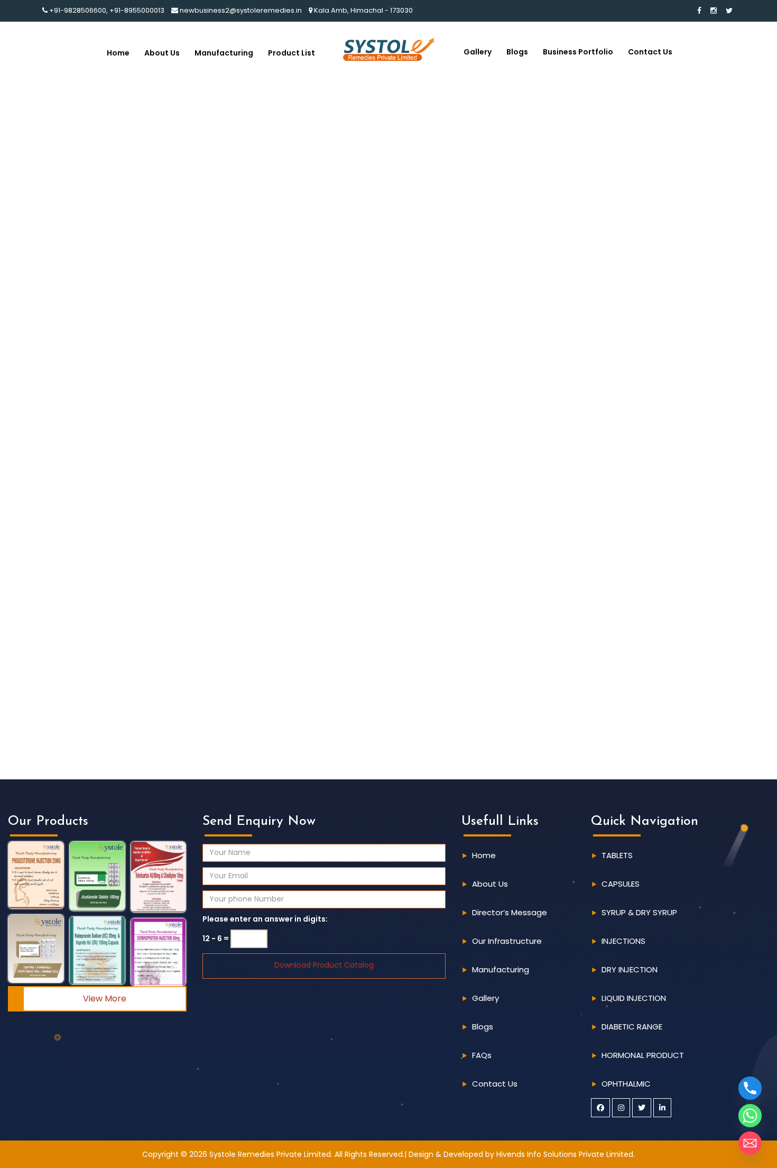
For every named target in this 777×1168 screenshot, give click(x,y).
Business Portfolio (578, 52)
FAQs (482, 1055)
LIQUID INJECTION (634, 998)
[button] (35, 875)
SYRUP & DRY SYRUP (639, 912)
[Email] (750, 1143)
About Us (162, 53)
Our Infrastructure (507, 940)
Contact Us (650, 52)
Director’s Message (509, 912)
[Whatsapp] (750, 1115)
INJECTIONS (623, 940)
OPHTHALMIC (626, 1083)
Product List (291, 53)
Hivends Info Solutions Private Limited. (565, 1154)
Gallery (478, 52)
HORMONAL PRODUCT (643, 1055)
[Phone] (750, 1088)
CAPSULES (621, 883)
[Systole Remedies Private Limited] (388, 48)
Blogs (517, 52)
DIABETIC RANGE (632, 1026)
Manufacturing (224, 53)
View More (104, 998)
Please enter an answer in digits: (265, 919)
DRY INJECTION (630, 969)
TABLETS (617, 855)
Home (118, 53)
